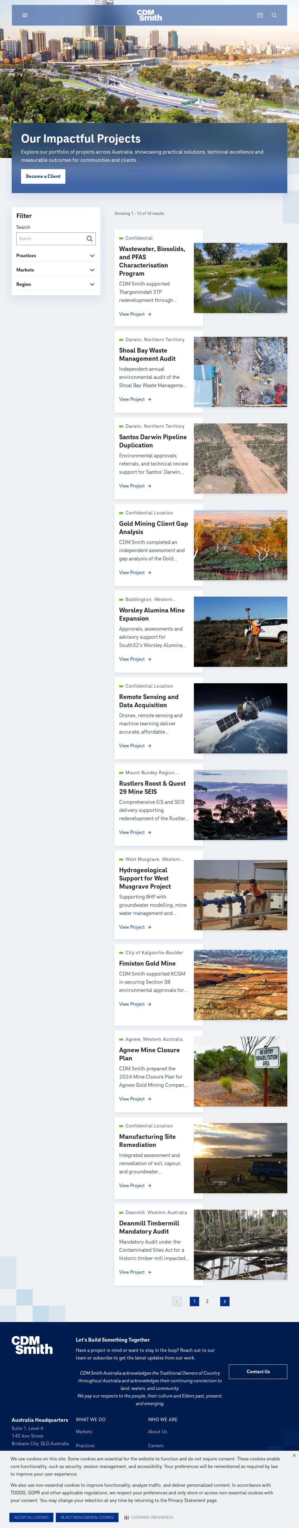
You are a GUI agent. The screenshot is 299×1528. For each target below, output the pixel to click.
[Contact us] (260, 15)
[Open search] (274, 15)
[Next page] (225, 1301)
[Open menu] (25, 15)
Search (23, 227)
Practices (85, 1446)
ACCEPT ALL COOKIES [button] (31, 1517)
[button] (294, 1455)
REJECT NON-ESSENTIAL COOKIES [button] (87, 1517)
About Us (157, 1432)
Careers (156, 1446)
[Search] (89, 238)
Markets (84, 1432)
